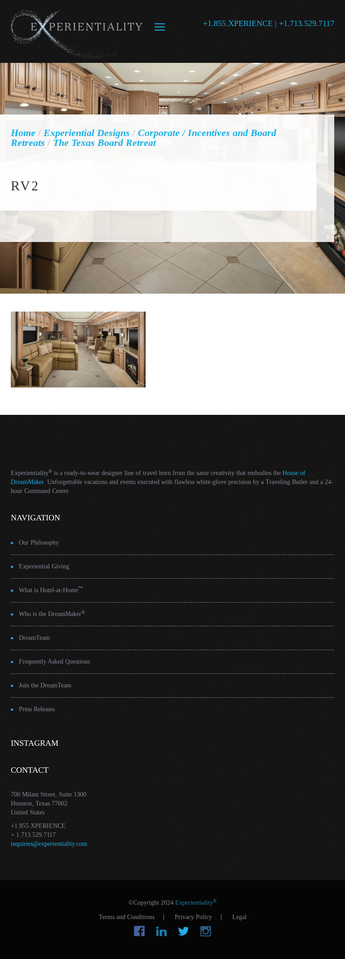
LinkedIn (161, 931)
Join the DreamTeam (45, 685)
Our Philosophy (39, 542)
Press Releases (37, 709)
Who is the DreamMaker (52, 613)
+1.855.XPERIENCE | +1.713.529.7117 (268, 23)
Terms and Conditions (127, 917)
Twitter (183, 931)
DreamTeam (34, 637)
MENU (160, 27)
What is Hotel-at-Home (51, 590)
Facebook (139, 931)
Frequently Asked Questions (54, 661)
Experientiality (77, 31)
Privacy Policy (193, 917)
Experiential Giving (44, 566)
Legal (239, 917)
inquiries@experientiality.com (49, 843)
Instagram (205, 931)
